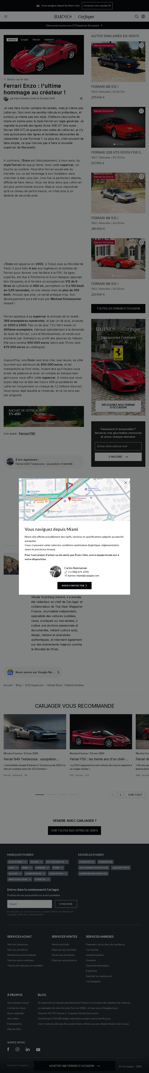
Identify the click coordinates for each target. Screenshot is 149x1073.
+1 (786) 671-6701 (78, 571)
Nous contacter (73, 585)
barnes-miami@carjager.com (83, 575)
